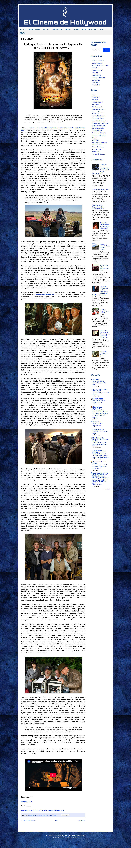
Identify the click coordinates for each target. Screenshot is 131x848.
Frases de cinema (98, 109)
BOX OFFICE (46, 29)
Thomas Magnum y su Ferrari (104, 311)
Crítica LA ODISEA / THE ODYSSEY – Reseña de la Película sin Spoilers (100, 455)
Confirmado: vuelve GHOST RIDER (98, 401)
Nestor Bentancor (98, 77)
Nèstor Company (98, 60)
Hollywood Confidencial (100, 123)
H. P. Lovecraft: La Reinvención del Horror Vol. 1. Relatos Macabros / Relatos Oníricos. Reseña (100, 413)
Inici (56, 820)
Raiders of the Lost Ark (45, 294)
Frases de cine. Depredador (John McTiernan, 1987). (98, 207)
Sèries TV (95, 152)
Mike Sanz (95, 68)
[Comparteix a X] (65, 815)
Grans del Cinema (98, 116)
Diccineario (96, 422)
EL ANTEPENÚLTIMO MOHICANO (99, 390)
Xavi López (96, 82)
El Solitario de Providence (97, 407)
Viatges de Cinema (98, 154)
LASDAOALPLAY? (98, 430)
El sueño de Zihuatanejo (100, 189)
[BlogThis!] (63, 815)
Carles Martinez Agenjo (100, 65)
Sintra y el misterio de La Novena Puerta (105, 246)
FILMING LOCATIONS (34, 29)
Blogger (82, 835)
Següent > (81, 820)
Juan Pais (95, 73)
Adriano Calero (97, 63)
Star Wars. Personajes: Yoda (104, 353)
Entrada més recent (28, 820)
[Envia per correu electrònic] (62, 815)
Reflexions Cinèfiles (98, 133)
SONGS (101, 29)
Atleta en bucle (97, 485)
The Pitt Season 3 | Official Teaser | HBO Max (99, 383)
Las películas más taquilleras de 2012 (104, 267)
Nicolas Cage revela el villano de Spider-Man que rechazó (99, 466)
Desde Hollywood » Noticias (98, 451)
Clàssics (95, 100)
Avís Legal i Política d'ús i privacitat (65, 837)
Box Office (95, 97)
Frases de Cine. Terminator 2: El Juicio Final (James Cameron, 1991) (100, 169)
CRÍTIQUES (23, 29)
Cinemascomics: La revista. (99, 462)
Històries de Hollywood (100, 121)
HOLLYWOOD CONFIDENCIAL (89, 29)
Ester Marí (96, 85)
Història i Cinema (98, 118)
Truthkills (95, 379)
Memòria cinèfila (98, 128)
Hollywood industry (99, 126)
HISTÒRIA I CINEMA (57, 29)
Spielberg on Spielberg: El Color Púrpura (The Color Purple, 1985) (105, 333)
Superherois (96, 149)
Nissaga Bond (97, 130)
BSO (93, 95)
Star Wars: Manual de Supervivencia (99, 143)
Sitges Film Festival (98, 135)
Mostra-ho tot (106, 489)
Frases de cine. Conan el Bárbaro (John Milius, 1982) (104, 225)
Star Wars (95, 140)
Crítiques (95, 104)
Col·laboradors (32, 815)
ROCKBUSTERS (97, 399)
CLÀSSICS (76, 29)
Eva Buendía (96, 75)
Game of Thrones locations (98, 112)
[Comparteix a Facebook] (67, 815)
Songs (94, 138)
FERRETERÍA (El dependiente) (97, 424)
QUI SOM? (23, 33)
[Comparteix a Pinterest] (68, 815)
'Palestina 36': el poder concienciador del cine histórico (99, 444)
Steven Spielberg (52, 815)
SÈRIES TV (68, 29)
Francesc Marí (41, 815)
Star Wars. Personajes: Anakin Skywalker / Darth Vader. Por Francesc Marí (100, 290)
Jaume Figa (96, 80)
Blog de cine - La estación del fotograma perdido (100, 439)
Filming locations (98, 107)
